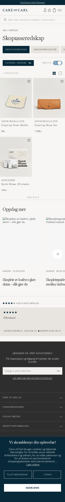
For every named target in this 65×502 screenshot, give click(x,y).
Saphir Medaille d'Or (12, 121)
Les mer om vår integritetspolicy (32, 378)
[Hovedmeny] (60, 10)
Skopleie (13, 30)
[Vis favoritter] (49, 10)
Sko (5, 30)
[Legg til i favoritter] (28, 82)
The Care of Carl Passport (32, 2)
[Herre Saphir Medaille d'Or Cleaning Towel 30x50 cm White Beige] (16, 98)
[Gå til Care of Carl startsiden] (15, 10)
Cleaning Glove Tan (45, 125)
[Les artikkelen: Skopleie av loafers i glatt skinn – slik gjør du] (22, 254)
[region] (32, 321)
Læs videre (33, 464)
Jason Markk (8, 180)
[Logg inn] (45, 10)
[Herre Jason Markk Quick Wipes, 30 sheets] (16, 157)
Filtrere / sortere (15, 63)
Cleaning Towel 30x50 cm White (14, 125)
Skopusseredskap (16, 49)
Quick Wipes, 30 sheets (15, 184)
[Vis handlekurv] (54, 10)
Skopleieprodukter (45, 49)
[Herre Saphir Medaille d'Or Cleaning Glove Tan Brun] (49, 98)
